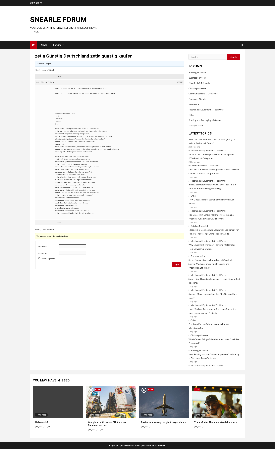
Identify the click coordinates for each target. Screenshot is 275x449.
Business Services (197, 77)
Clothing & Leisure (197, 88)
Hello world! (41, 422)
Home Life (193, 104)
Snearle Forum (58, 19)
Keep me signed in (48, 259)
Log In (176, 264)
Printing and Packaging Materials (204, 120)
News (44, 45)
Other (191, 114)
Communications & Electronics (203, 93)
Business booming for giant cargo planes (163, 422)
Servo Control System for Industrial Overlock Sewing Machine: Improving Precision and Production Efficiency (210, 264)
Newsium (146, 445)
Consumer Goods (197, 99)
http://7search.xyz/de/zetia (104, 93)
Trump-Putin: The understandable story (215, 422)
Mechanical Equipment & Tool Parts (206, 109)
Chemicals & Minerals (199, 83)
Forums (57, 45)
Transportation (195, 125)
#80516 (180, 82)
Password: (42, 253)
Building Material (197, 72)
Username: (42, 247)
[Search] (242, 45)
